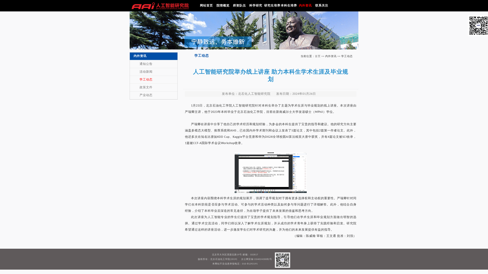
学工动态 (146, 79)
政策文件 (146, 87)
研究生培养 (272, 5)
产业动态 (146, 95)
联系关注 (321, 5)
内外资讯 (305, 5)
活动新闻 (146, 71)
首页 (318, 56)
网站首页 (206, 5)
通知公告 (146, 64)
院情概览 (223, 5)
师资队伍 (239, 5)
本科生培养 (289, 5)
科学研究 (255, 5)
